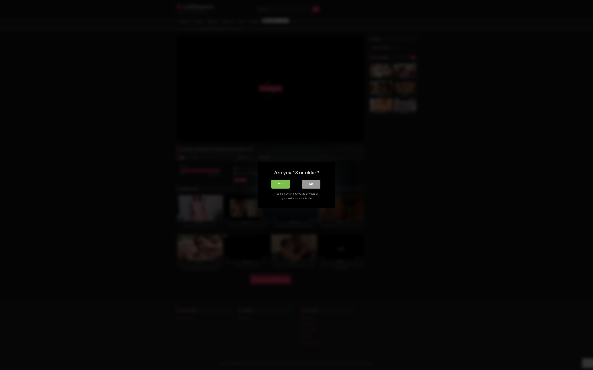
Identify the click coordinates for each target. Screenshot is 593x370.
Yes (280, 184)
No (311, 184)
